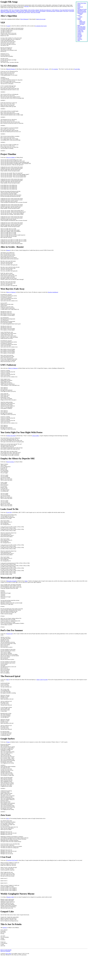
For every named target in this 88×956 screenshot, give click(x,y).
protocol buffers (35, 435)
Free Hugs (80, 35)
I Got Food (71, 11)
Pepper (8, 742)
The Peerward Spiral (50, 11)
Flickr (81, 14)
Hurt (8, 679)
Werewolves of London (12, 581)
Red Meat (80, 36)
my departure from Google (41, 25)
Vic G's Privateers (16, 10)
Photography (80, 13)
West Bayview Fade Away (45, 10)
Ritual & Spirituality (82, 11)
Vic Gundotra (55, 69)
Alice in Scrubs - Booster (33, 10)
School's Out (9, 633)
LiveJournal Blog (81, 29)
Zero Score (65, 11)
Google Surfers (59, 11)
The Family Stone (81, 26)
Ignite (79, 8)
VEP (10, 10)
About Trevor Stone (81, 3)
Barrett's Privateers (11, 69)
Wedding (79, 34)
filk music (27, 6)
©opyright (80, 39)
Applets (79, 18)
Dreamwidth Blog (81, 27)
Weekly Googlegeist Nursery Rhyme (9, 12)
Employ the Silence (10, 11)
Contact (79, 37)
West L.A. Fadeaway (11, 292)
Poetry (79, 5)
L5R (81, 20)
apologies (5, 927)
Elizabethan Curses (82, 10)
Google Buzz (77, 69)
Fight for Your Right (11, 435)
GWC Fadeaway (55, 10)
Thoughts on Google (82, 9)
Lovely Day (9, 512)
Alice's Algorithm (4, 10)
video (26, 581)
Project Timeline (23, 10)
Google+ (79, 32)
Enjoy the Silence (10, 461)
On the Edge (82, 23)
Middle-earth (82, 21)
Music (79, 25)
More (79, 40)
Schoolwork (80, 6)
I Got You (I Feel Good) (12, 860)
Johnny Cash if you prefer (42, 679)
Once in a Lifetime (11, 157)
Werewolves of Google (30, 11)
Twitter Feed (80, 30)
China (81, 16)
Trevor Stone (8, 953)
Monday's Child (10, 897)
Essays (79, 4)
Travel (79, 15)
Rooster (8, 250)
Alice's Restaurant (24, 19)
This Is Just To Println (35, 12)
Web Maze (82, 24)
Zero (8, 818)
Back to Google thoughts (6, 949)
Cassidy (8, 25)
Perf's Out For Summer (40, 11)
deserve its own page (40, 19)
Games (79, 19)
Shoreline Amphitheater (53, 292)
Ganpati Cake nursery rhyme (23, 12)
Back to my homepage (5, 951)
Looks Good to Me (20, 11)
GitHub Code (80, 31)
